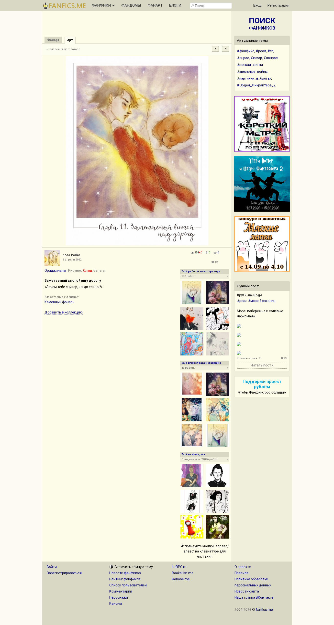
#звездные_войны (252, 71)
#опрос (243, 58)
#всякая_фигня (250, 65)
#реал (261, 51)
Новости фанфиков (125, 573)
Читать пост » (262, 365)
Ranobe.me (181, 579)
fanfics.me (264, 610)
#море (253, 301)
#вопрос (271, 58)
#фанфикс (245, 51)
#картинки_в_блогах (254, 78)
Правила (241, 573)
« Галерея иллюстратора (63, 49)
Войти (52, 567)
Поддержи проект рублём (262, 384)
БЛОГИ (175, 5)
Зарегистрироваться (64, 573)
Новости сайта (246, 591)
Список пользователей (128, 585)
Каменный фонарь (60, 302)
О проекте (242, 567)
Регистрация (278, 5)
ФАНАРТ (155, 5)
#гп (270, 51)
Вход (257, 5)
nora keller (71, 255)
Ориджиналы (55, 270)
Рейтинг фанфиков (124, 579)
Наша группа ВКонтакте (253, 597)
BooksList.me (182, 573)
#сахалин (267, 301)
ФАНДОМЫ (131, 5)
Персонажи (118, 597)
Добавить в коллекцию (64, 312)
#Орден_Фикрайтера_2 (256, 85)
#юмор (256, 58)
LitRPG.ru (179, 567)
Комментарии (120, 591)
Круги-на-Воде (249, 295)
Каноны (115, 603)
